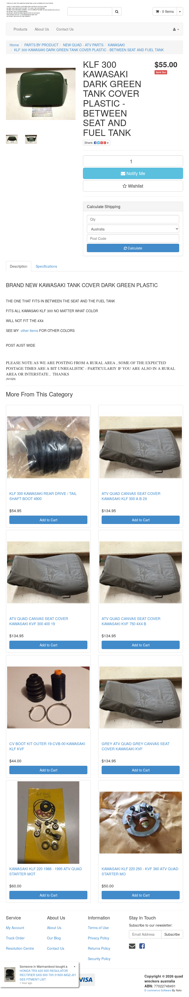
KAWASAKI (116, 44)
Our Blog (54, 937)
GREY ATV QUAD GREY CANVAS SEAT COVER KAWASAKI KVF (136, 746)
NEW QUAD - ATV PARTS (83, 44)
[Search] (117, 11)
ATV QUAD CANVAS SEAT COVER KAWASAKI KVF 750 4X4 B (131, 621)
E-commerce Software (157, 990)
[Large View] (12, 139)
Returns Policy (99, 948)
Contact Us (65, 29)
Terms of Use (98, 927)
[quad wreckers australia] (33, 8)
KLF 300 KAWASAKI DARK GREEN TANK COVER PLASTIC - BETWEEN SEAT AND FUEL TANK (89, 49)
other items (29, 330)
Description (18, 266)
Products (20, 29)
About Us (42, 29)
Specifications (46, 266)
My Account (15, 927)
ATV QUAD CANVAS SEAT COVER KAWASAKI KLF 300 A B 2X (131, 496)
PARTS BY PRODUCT (41, 44)
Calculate (134, 247)
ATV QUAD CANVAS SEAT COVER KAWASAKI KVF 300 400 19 (38, 621)
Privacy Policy (98, 937)
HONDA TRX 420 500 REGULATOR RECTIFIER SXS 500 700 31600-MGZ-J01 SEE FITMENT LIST (48, 974)
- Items (167, 11)
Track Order (15, 937)
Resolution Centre (20, 948)
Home (14, 44)
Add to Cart (48, 519)
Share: (89, 142)
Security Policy (99, 958)
